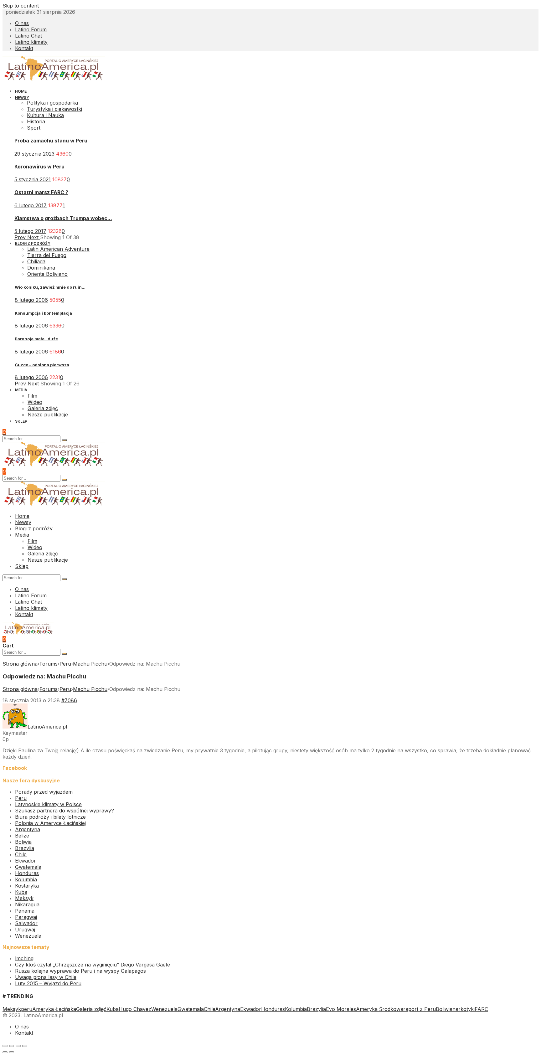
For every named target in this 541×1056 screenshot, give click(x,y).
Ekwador (25, 861)
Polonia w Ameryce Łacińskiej (50, 823)
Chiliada (36, 261)
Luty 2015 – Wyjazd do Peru (48, 983)
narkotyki (463, 1009)
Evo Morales (341, 1009)
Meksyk (24, 898)
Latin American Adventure (58, 249)
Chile (21, 854)
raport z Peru (419, 1009)
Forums (48, 664)
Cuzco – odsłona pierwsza (42, 364)
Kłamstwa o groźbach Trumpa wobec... (63, 218)
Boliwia (23, 842)
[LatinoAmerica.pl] (54, 79)
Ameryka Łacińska (54, 1009)
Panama (24, 911)
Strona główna (20, 664)
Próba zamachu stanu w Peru (50, 140)
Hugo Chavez (135, 1009)
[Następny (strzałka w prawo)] (11, 1052)
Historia (36, 121)
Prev (20, 237)
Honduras (27, 873)
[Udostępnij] (11, 1046)
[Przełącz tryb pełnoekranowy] (18, 1046)
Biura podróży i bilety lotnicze (50, 817)
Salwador (26, 923)
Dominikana (41, 268)
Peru (65, 664)
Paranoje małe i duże (36, 338)
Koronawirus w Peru (39, 166)
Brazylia (24, 848)
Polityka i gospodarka (52, 103)
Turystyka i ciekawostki (54, 109)
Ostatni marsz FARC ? (41, 192)
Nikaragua (27, 904)
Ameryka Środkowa (379, 1009)
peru (26, 1009)
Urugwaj (25, 929)
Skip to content (21, 6)
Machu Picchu (90, 664)
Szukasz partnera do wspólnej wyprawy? (64, 810)
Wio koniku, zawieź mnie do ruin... (50, 287)
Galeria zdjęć (91, 1009)
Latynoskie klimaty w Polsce (48, 804)
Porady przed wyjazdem (44, 792)
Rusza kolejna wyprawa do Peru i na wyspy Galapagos (80, 971)
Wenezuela (28, 936)
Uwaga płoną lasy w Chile (45, 977)
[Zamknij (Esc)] (5, 1046)
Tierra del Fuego (46, 255)
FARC (481, 1009)
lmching (24, 958)
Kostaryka (27, 886)
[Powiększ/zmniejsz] (24, 1046)
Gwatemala (28, 867)
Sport (33, 128)
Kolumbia (26, 879)
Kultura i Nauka (45, 115)
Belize (22, 835)
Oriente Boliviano (47, 274)
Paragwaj (26, 917)
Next (33, 237)
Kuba (21, 892)
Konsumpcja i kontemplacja (43, 313)
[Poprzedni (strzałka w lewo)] (5, 1052)
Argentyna (27, 829)
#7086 (69, 700)
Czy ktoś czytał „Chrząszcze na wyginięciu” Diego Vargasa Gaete (92, 964)
